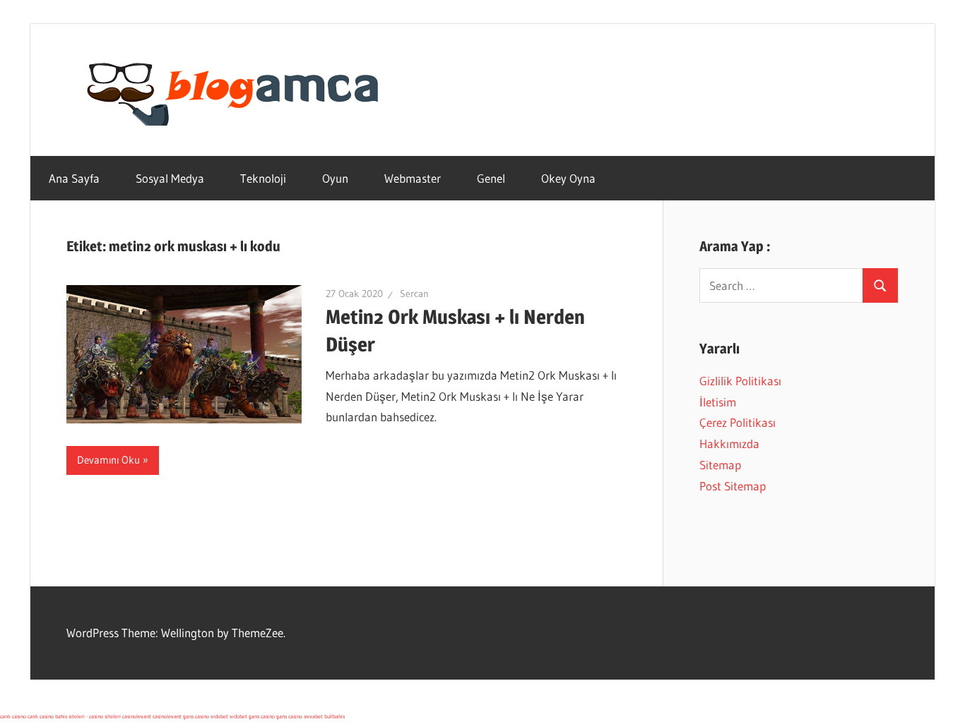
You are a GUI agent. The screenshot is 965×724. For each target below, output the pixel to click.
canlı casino (13, 716)
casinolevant (136, 716)
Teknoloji (263, 178)
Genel (491, 178)
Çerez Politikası (737, 422)
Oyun (335, 178)
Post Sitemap (732, 485)
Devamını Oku (108, 459)
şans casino (196, 716)
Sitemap (720, 464)
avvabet (313, 716)
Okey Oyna (568, 178)
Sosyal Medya (170, 178)
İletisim (717, 401)
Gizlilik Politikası (740, 380)
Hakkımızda (729, 443)
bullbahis (334, 716)
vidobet (219, 716)
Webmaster (412, 178)
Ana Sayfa (74, 178)
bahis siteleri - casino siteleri (88, 716)
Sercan (414, 293)
